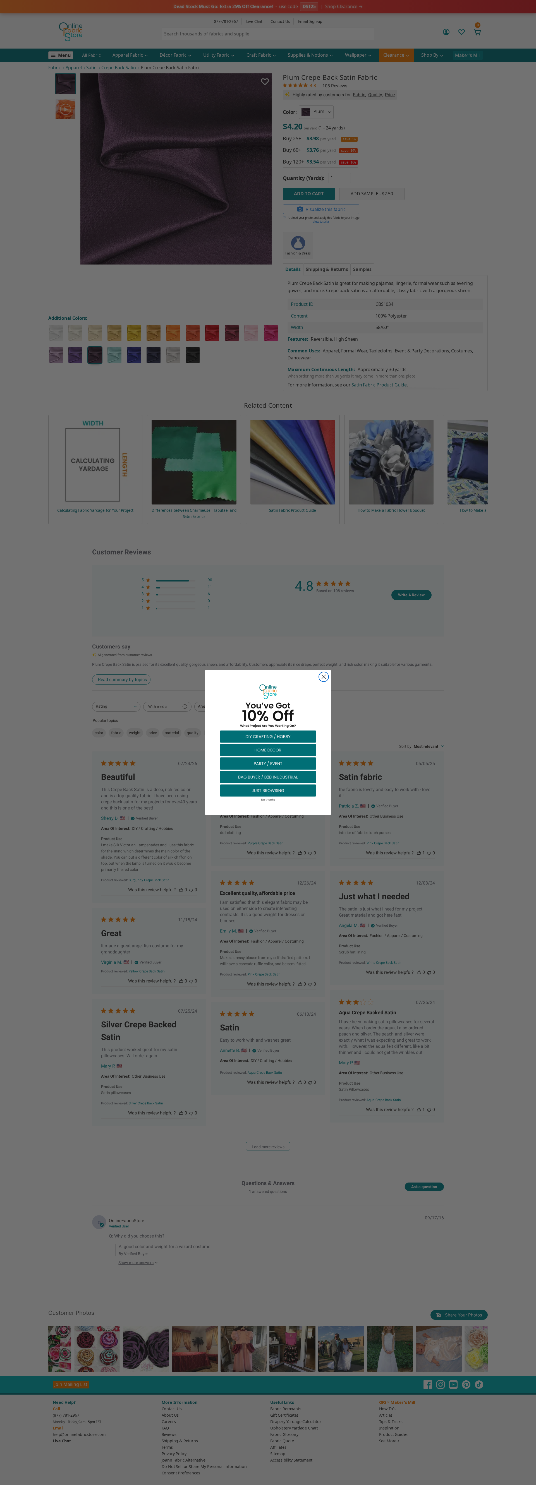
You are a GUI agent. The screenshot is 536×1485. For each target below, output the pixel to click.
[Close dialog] (324, 677)
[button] (268, 736)
